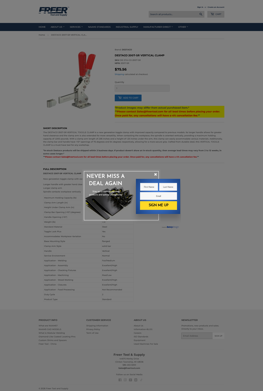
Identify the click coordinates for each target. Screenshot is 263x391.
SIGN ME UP (158, 205)
